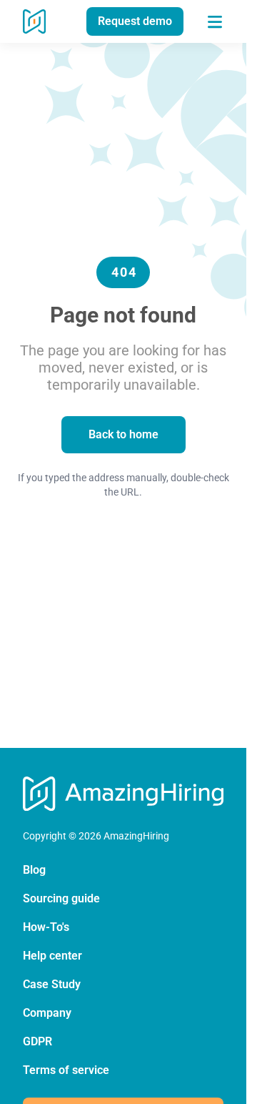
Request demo (135, 21)
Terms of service (66, 1070)
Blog (34, 870)
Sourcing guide (61, 898)
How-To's (46, 927)
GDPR (37, 1041)
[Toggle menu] (214, 21)
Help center (52, 955)
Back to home (123, 434)
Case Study (52, 984)
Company (47, 1013)
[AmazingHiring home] (34, 21)
